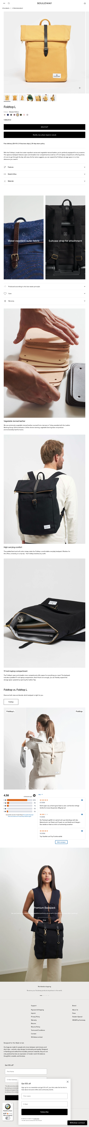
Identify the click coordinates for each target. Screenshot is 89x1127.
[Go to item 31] (22, 97)
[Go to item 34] (45, 97)
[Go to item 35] (53, 97)
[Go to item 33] (37, 97)
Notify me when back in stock (44, 135)
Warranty (34, 1020)
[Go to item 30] (14, 97)
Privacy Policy (35, 1017)
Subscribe (44, 1112)
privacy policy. (36, 1118)
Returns (33, 1023)
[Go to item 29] (7, 97)
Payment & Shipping (37, 1010)
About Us (75, 1010)
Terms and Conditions (38, 1030)
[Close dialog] (68, 1082)
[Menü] (11, 1104)
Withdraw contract (37, 1037)
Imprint (33, 1013)
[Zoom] (79, 88)
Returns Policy (35, 1027)
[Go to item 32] (30, 97)
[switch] (7, 1118)
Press (74, 1013)
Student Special (77, 1017)
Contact (33, 1034)
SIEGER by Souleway (78, 1020)
